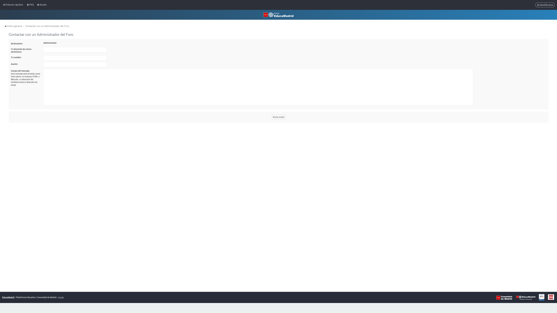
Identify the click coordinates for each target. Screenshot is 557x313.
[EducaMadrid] (525, 297)
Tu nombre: (16, 57)
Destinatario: (17, 43)
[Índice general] (278, 15)
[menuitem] (30, 4)
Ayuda (61, 297)
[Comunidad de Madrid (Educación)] (504, 297)
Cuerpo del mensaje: (20, 71)
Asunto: (14, 64)
